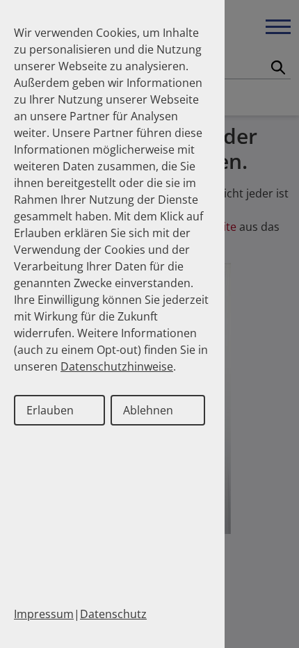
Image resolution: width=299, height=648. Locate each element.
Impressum (44, 614)
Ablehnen (148, 410)
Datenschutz (113, 614)
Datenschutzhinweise (116, 366)
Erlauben (50, 410)
